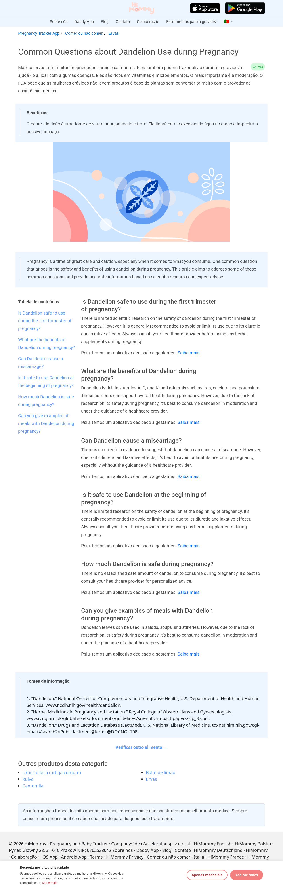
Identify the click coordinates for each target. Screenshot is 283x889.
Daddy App (84, 21)
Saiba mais (188, 352)
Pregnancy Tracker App (38, 33)
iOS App (49, 857)
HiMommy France (225, 857)
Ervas (113, 33)
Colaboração (148, 21)
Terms (96, 857)
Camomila (32, 786)
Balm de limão (160, 772)
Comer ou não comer (84, 33)
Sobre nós (58, 21)
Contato (123, 21)
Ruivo (28, 779)
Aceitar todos (246, 875)
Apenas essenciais (207, 875)
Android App (74, 857)
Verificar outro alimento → (141, 747)
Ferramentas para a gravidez (191, 21)
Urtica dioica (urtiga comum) (51, 772)
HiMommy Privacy (124, 857)
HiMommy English (212, 844)
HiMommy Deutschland (218, 850)
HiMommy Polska (253, 844)
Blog (105, 21)
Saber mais (49, 883)
